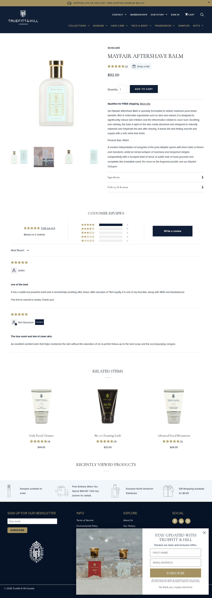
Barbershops (138, 14)
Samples (184, 25)
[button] (116, 66)
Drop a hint (143, 66)
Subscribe (17, 530)
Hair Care (118, 25)
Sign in (175, 14)
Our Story (158, 14)
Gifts (197, 25)
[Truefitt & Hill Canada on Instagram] (187, 521)
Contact (118, 14)
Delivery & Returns (118, 187)
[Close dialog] (204, 532)
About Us (128, 520)
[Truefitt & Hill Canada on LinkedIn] (181, 521)
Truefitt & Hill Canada (23, 588)
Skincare (114, 48)
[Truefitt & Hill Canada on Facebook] (174, 521)
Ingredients (114, 177)
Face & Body (140, 25)
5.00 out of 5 (48, 228)
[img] (19, 262)
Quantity (113, 89)
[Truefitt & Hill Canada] (23, 18)
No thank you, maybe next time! (175, 587)
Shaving (99, 25)
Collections (78, 25)
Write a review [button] (172, 231)
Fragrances (163, 25)
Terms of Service (85, 520)
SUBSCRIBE (175, 573)
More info (145, 103)
